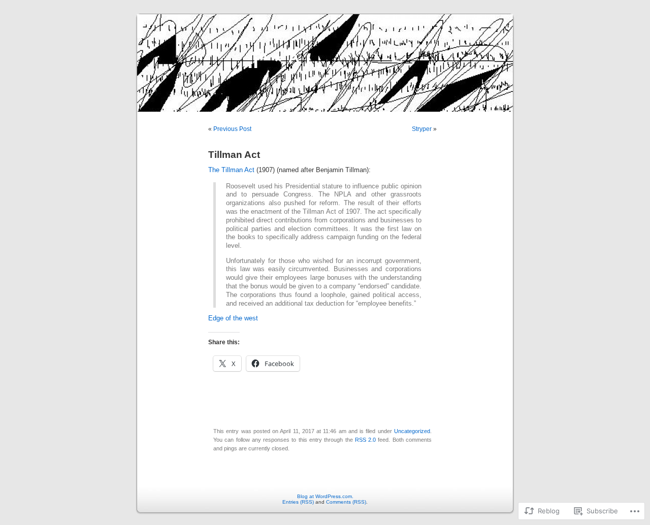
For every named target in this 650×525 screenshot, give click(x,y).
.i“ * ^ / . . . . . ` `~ (325, 61)
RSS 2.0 (365, 440)
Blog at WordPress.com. (325, 496)
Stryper (422, 129)
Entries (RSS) (298, 502)
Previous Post (232, 129)
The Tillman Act (231, 170)
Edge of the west (233, 318)
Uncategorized (412, 431)
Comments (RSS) (346, 502)
